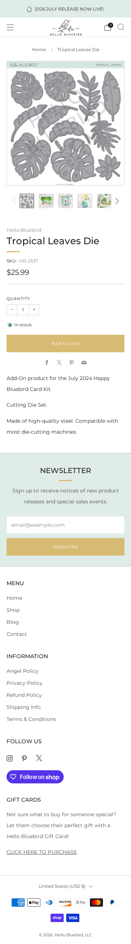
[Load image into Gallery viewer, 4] (85, 201)
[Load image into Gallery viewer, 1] (27, 201)
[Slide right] (115, 201)
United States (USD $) (62, 886)
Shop (13, 610)
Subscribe (65, 546)
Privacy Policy (25, 683)
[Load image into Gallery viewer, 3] (65, 201)
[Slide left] (15, 201)
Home (39, 49)
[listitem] (65, 9)
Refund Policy (24, 695)
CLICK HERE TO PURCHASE (42, 852)
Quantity (18, 298)
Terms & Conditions (31, 719)
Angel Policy (23, 671)
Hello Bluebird (24, 230)
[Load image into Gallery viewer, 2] (46, 201)
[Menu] (10, 27)
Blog (13, 622)
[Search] (120, 27)
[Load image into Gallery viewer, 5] (104, 201)
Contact (17, 634)
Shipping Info (24, 707)
